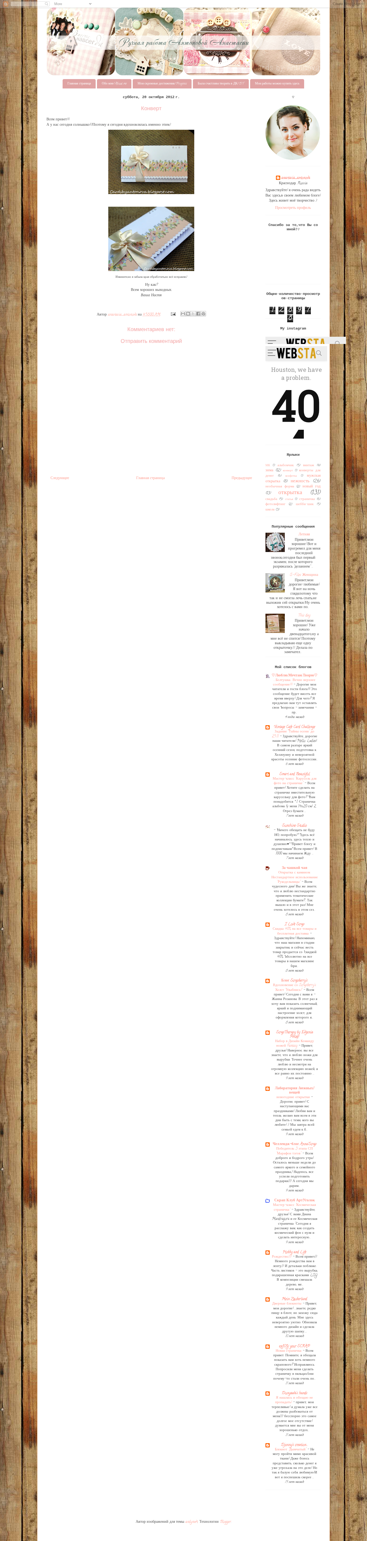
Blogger (225, 1522)
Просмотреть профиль (293, 208)
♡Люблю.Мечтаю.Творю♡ (295, 676)
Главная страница (79, 83)
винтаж (308, 465)
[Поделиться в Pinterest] (203, 313)
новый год (312, 487)
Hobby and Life (294, 1252)
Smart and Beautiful (294, 774)
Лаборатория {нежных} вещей (294, 1091)
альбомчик (286, 465)
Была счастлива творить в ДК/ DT (221, 83)
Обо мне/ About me (114, 83)
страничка (307, 499)
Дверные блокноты (287, 1304)
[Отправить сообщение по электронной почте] (173, 315)
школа (270, 509)
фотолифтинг (275, 504)
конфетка (291, 476)
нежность (300, 481)
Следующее (60, 478)
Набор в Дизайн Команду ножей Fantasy (294, 1044)
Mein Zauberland (294, 1299)
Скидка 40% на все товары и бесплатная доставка (294, 931)
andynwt (191, 1522)
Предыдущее (242, 478)
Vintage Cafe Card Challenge (294, 727)
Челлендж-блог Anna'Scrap (294, 1144)
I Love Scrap (294, 924)
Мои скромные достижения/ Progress (162, 83)
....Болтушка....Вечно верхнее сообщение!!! (294, 682)
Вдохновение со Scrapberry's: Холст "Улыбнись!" (294, 988)
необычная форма (279, 486)
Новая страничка (289, 1351)
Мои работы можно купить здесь (277, 83)
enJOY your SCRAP (294, 1346)
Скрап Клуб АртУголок (294, 1200)
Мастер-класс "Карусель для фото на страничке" (294, 781)
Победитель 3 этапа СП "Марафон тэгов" (294, 1151)
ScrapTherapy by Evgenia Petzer (294, 1035)
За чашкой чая (294, 868)
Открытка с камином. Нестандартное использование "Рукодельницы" (294, 877)
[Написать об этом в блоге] (188, 313)
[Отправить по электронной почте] (183, 313)
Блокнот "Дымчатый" (291, 1450)
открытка (290, 493)
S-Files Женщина (304, 575)
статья (289, 499)
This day (304, 615)
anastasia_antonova (295, 178)
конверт (288, 470)
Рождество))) (282, 1257)
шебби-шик (305, 504)
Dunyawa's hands (294, 1393)
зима (269, 470)
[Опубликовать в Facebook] (198, 313)
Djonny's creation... (294, 1445)
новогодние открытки (293, 1097)
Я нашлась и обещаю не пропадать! (294, 1400)
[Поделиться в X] (193, 313)
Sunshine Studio (294, 826)
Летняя (304, 535)
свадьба (271, 499)
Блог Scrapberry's (294, 981)
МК (267, 465)
